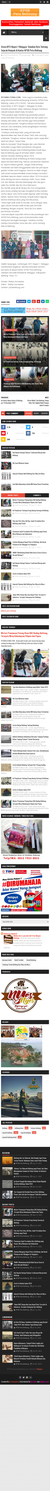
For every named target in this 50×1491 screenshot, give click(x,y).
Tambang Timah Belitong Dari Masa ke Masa (16, 964)
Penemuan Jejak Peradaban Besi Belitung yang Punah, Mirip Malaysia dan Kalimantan (23, 385)
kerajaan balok (6, 960)
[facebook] (40, 2)
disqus (36, 413)
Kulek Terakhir (19, 960)
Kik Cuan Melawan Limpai (21, 463)
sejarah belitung (26, 1133)
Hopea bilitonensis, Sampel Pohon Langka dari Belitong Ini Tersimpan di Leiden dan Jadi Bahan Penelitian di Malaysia (29, 1346)
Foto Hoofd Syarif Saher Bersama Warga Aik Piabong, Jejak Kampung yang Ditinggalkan (28, 1334)
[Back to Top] (30, 1377)
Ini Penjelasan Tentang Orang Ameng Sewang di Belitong (22, 361)
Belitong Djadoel (10, 933)
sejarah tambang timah (9, 1137)
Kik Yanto (34, 1381)
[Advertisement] (25, 1411)
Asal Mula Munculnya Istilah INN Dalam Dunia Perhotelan (31, 484)
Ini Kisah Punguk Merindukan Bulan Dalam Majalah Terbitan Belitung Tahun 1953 (30, 1182)
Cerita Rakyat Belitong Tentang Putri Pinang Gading (29, 765)
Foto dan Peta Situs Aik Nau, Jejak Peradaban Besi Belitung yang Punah (29, 522)
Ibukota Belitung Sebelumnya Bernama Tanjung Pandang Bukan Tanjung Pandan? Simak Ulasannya (30, 738)
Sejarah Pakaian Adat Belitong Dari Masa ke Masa (29, 473)
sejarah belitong (7, 58)
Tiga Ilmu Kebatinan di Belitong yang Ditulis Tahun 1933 (30, 687)
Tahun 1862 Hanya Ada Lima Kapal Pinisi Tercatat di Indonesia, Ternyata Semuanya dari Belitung (29, 596)
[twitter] (44, 2)
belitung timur (19, 1128)
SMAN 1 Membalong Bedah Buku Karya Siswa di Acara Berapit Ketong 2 (30, 553)
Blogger (39, 1369)
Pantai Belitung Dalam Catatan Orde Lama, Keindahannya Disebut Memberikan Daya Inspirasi (31, 752)
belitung (4, 1128)
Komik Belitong (31, 960)
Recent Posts (13, 495)
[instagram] (47, 2)
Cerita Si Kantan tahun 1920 (22, 573)
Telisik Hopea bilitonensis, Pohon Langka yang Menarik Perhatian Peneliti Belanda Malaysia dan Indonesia (29, 1358)
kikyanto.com (44, 1381)
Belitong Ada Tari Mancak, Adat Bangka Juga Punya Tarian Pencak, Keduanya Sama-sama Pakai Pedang (30, 1159)
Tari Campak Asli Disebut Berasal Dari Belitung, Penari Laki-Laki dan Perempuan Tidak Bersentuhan (30, 1193)
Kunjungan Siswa (41, 55)
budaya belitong (10, 357)
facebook (44, 413)
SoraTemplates (14, 1381)
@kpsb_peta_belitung (8, 610)
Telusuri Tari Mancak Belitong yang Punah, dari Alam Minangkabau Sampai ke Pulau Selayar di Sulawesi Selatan (31, 1171)
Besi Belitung (9, 379)
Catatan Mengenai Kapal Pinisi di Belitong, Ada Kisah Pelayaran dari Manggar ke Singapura (29, 543)
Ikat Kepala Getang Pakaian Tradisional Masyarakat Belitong (29, 564)
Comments (37, 495)
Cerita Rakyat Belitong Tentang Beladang (26, 725)
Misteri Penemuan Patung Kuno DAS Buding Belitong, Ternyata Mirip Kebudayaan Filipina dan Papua (24, 335)
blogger (28, 413)
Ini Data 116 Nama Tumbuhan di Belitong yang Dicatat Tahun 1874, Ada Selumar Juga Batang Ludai (30, 1323)
